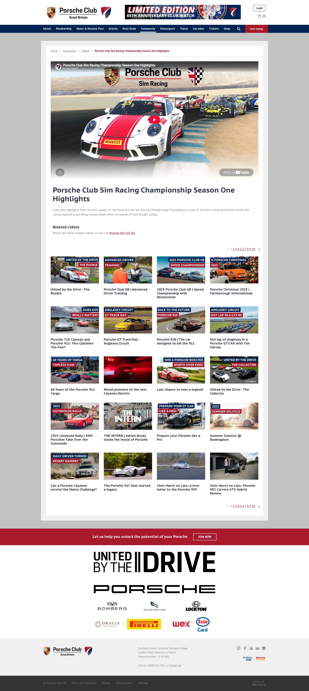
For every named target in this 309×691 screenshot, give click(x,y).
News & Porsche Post (90, 28)
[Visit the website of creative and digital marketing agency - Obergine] (259, 683)
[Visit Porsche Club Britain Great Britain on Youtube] (251, 648)
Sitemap (143, 683)
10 (253, 249)
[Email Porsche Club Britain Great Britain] (264, 648)
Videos (85, 51)
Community (148, 28)
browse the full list (122, 233)
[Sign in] (259, 8)
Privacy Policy (124, 683)
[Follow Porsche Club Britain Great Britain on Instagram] (238, 648)
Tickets (214, 28)
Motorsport (167, 28)
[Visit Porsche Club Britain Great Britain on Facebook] (245, 648)
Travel (184, 28)
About (47, 28)
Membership (64, 28)
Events (113, 28)
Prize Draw (129, 28)
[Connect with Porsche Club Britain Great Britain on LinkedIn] (257, 648)
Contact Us (175, 665)
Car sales (198, 28)
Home (54, 51)
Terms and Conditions (83, 683)
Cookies (106, 683)
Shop (227, 28)
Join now (204, 537)
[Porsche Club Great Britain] (79, 12)
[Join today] (256, 29)
